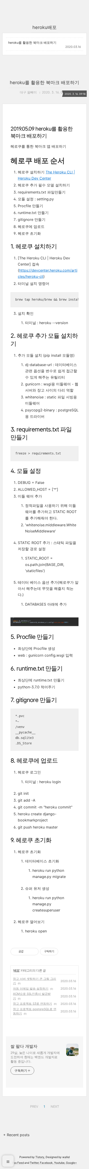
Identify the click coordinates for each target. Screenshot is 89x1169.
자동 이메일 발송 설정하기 (30, 988)
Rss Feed (18, 1162)
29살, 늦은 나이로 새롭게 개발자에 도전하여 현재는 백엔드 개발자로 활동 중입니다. (35, 1057)
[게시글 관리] (33, 951)
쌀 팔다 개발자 (23, 1046)
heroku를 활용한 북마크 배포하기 (32, 42)
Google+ (71, 1162)
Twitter (34, 1162)
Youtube (59, 1162)
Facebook (46, 1162)
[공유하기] (28, 951)
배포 (16, 970)
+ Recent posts (16, 1135)
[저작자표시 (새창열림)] (60, 951)
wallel (66, 1157)
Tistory (39, 1157)
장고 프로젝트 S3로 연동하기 (32, 1003)
